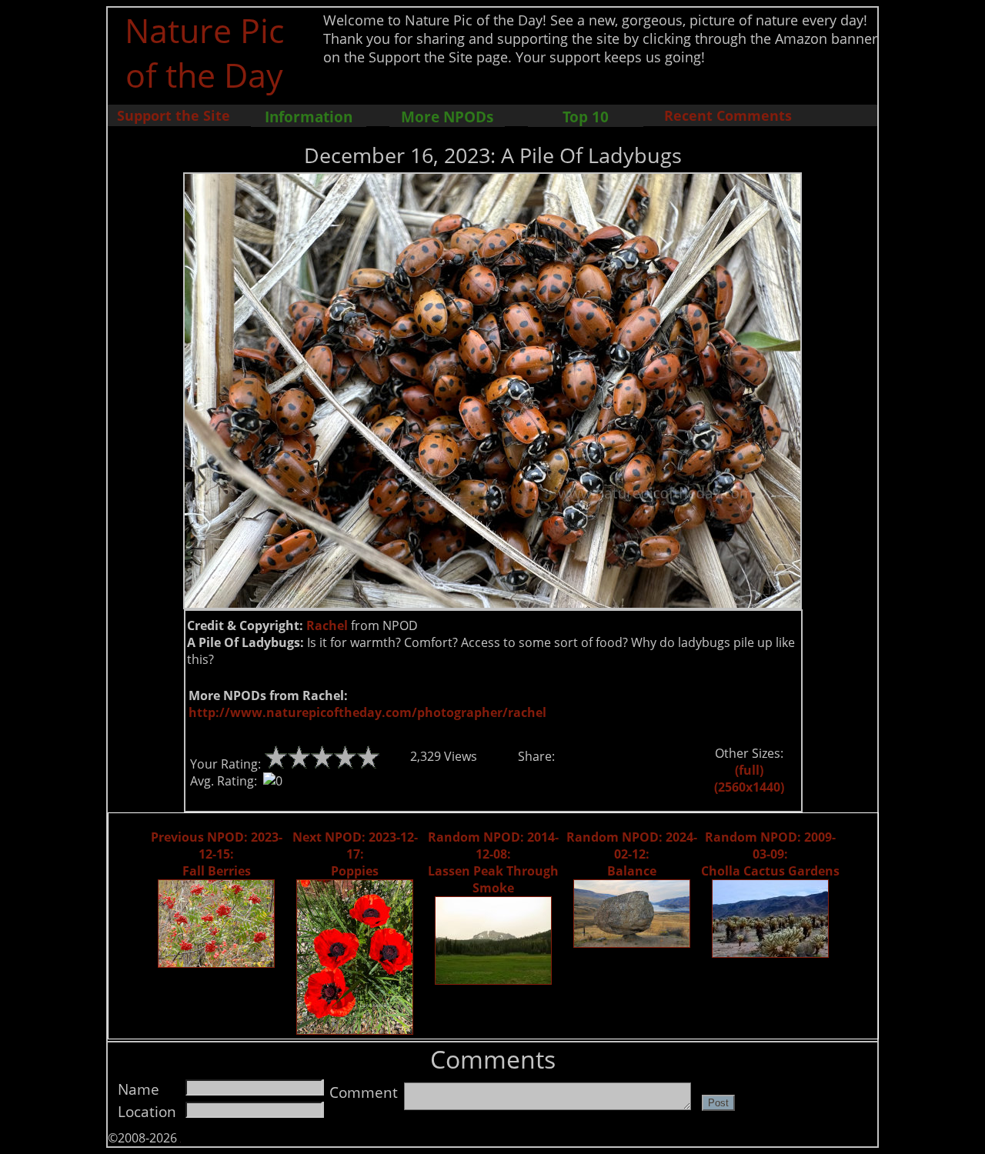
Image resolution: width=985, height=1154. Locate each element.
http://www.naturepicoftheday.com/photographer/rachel (367, 712)
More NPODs (447, 116)
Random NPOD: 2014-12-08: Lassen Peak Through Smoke (493, 862)
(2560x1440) (749, 787)
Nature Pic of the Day (204, 52)
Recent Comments (728, 115)
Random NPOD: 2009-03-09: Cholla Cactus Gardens (770, 854)
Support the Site (173, 115)
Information (308, 116)
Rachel (327, 625)
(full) (749, 770)
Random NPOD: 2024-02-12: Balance (631, 854)
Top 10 (586, 116)
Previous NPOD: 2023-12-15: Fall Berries (216, 854)
